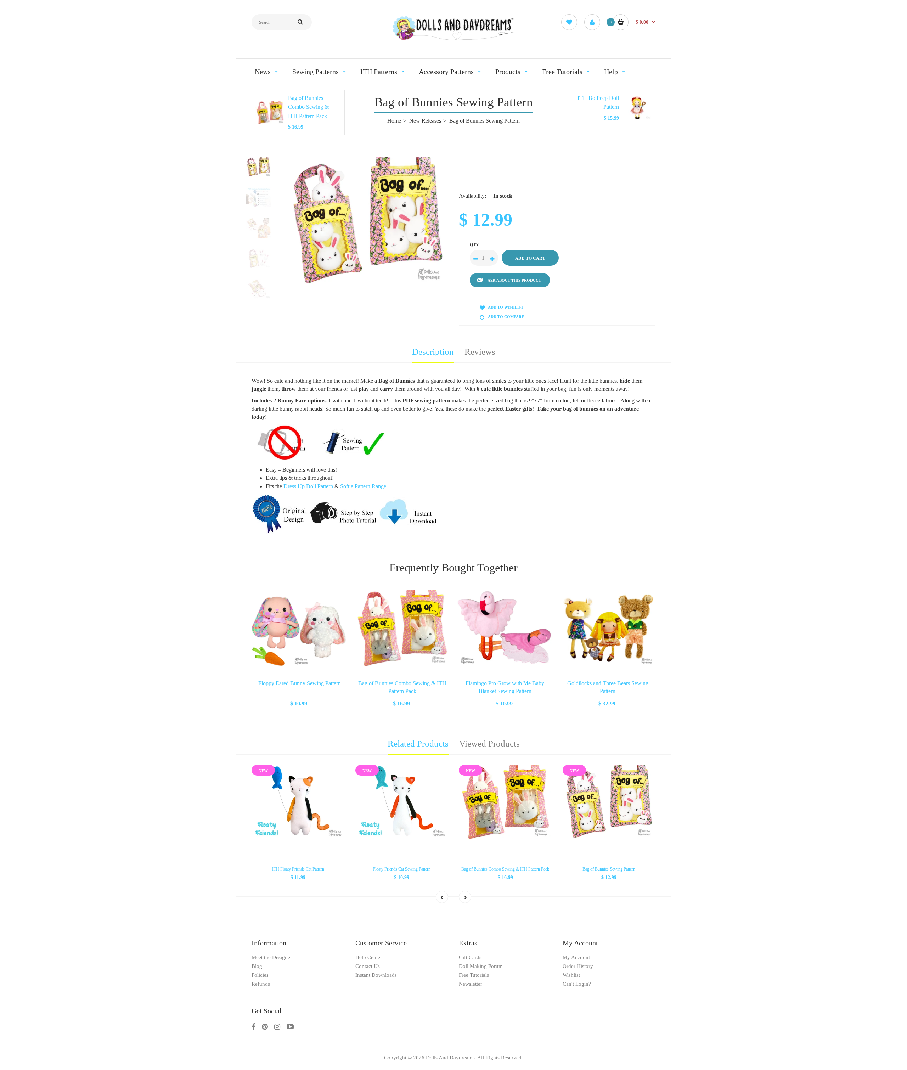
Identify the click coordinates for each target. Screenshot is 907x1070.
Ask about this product (514, 280)
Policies (260, 975)
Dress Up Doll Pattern (308, 486)
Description (433, 351)
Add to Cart (299, 703)
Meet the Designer (272, 957)
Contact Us (367, 966)
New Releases (425, 121)
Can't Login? (577, 984)
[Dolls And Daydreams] (453, 39)
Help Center (368, 957)
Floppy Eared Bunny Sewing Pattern (299, 683)
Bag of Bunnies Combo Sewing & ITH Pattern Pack (308, 107)
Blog (257, 966)
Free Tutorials (474, 975)
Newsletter (470, 984)
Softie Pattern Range (363, 486)
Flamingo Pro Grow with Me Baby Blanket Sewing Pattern (505, 687)
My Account (576, 957)
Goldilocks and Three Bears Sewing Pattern (607, 687)
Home (394, 121)
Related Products (418, 743)
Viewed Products (489, 743)
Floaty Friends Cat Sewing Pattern (401, 869)
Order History (578, 966)
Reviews (479, 351)
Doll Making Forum (481, 966)
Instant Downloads (376, 975)
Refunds (261, 984)
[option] (367, 221)
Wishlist (571, 975)
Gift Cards (470, 957)
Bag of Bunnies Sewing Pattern (608, 869)
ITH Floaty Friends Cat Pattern (298, 869)
